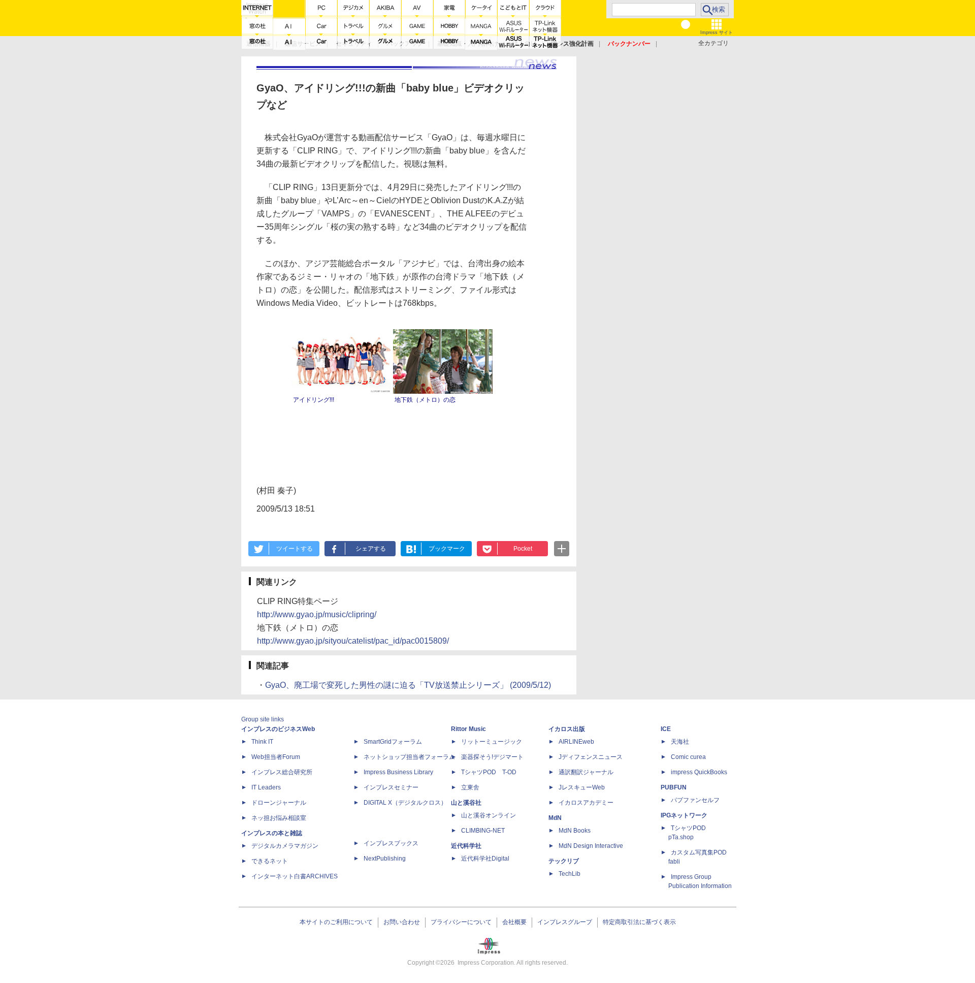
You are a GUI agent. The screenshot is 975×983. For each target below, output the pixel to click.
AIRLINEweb (576, 741)
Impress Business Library (398, 772)
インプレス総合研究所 (281, 772)
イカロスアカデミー (586, 802)
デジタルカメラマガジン (284, 845)
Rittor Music (468, 729)
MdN (555, 817)
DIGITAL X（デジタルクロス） (405, 802)
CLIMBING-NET (483, 830)
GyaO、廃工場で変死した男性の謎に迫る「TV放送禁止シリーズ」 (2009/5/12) (408, 685)
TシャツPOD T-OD (488, 772)
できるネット (269, 861)
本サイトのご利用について (336, 922)
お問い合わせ (401, 922)
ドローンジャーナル (278, 802)
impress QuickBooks (699, 772)
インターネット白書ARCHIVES (294, 876)
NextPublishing (385, 858)
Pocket (522, 548)
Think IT (262, 741)
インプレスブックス (391, 843)
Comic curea (688, 756)
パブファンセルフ (695, 800)
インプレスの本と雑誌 (271, 833)
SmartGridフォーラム (393, 741)
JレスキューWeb (582, 787)
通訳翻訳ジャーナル (586, 772)
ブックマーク (447, 548)
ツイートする (294, 548)
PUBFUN (674, 787)
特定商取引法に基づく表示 (639, 922)
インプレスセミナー (391, 787)
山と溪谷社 (466, 802)
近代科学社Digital (485, 858)
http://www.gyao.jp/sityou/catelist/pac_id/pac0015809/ (353, 641)
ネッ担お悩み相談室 (278, 817)
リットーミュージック (491, 741)
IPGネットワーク (684, 815)
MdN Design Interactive (591, 845)
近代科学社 (466, 845)
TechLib (569, 873)
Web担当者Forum (275, 756)
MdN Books (575, 830)
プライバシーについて (461, 922)
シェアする (370, 548)
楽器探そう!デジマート (492, 756)
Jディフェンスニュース (591, 756)
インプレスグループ (564, 922)
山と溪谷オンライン (488, 815)
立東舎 (470, 787)
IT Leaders (266, 787)
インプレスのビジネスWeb (278, 729)
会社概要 (514, 922)
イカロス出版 (566, 729)
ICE (666, 729)
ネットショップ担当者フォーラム (409, 756)
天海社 (680, 741)
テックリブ (563, 861)
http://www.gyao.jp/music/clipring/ (316, 614)
